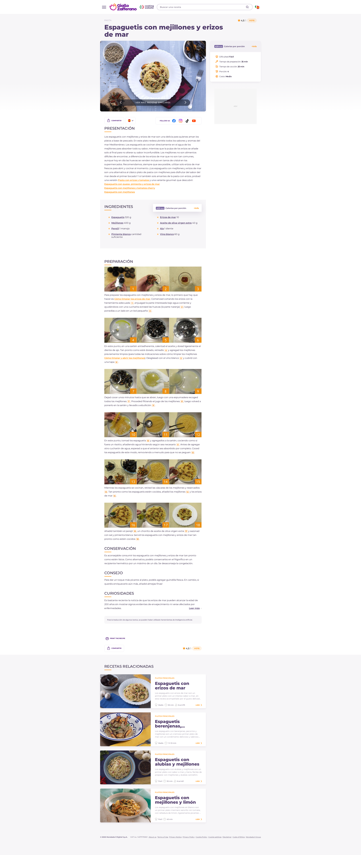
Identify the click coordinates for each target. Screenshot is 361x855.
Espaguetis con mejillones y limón (175, 800)
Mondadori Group (253, 837)
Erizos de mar (168, 217)
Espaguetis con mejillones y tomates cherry (129, 188)
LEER (198, 705)
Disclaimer (227, 837)
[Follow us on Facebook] (174, 120)
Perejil (115, 228)
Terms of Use (162, 837)
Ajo (162, 228)
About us (152, 837)
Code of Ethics (239, 837)
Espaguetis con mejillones (119, 192)
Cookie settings (215, 837)
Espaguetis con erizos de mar (172, 685)
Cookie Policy (201, 837)
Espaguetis (117, 217)
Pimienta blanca (121, 234)
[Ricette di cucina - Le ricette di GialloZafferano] (257, 7)
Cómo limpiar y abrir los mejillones (124, 358)
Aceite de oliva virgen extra (176, 223)
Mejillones (117, 223)
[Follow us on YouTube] (194, 120)
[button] (192, 608)
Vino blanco (167, 234)
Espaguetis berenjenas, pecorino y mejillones (168, 723)
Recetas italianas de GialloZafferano (132, 6)
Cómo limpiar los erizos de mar (132, 299)
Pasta (108, 20)
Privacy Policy (189, 837)
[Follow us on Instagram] (181, 120)
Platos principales (164, 678)
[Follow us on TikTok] (188, 120)
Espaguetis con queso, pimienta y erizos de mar (132, 184)
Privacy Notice (175, 837)
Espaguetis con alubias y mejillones (177, 761)
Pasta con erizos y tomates (133, 180)
